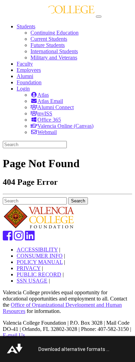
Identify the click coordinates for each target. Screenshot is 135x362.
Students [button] (26, 26)
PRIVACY (28, 268)
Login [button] (23, 89)
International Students (54, 51)
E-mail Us (14, 335)
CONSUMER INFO (40, 256)
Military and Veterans (53, 57)
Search (78, 200)
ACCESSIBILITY (37, 250)
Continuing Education (54, 33)
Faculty (25, 64)
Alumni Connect (55, 107)
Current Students (48, 39)
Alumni (25, 76)
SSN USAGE (32, 281)
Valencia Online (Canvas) (65, 126)
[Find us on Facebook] (7, 238)
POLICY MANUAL (40, 262)
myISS (44, 113)
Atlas (43, 95)
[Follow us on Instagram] (19, 238)
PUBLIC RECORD (39, 274)
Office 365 (49, 120)
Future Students (47, 45)
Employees (29, 70)
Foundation (29, 82)
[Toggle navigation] (98, 17)
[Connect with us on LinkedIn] (30, 238)
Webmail (47, 132)
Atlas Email (50, 101)
